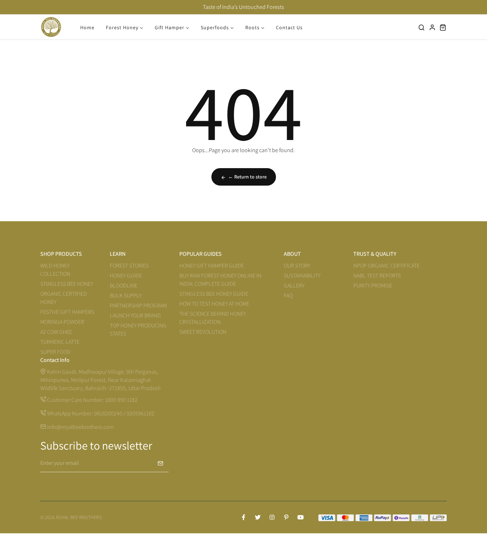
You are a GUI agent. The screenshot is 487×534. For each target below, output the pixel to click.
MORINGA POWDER (62, 322)
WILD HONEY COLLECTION (55, 270)
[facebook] (243, 517)
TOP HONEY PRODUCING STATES (138, 329)
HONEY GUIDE (126, 275)
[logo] (51, 27)
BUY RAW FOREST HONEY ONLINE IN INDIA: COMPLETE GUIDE (220, 279)
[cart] (443, 27)
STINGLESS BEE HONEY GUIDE (213, 293)
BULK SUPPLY (126, 295)
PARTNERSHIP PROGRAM (138, 305)
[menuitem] (87, 27)
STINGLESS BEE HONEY (66, 283)
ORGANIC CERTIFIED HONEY (63, 298)
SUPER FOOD (55, 352)
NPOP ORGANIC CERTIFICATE (386, 265)
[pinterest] (286, 517)
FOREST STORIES (129, 265)
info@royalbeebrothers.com (80, 427)
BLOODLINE (123, 285)
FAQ (288, 295)
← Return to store (247, 176)
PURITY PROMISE (372, 285)
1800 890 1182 (121, 400)
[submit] (160, 463)
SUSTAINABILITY (302, 275)
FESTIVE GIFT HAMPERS (67, 312)
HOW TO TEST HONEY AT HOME (214, 303)
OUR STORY (297, 265)
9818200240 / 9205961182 (124, 413)
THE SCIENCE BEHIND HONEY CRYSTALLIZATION (212, 318)
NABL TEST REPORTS (377, 275)
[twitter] (258, 517)
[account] (432, 27)
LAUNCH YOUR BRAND (135, 315)
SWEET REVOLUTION (202, 332)
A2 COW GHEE (56, 332)
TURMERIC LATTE (60, 342)
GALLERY (294, 285)
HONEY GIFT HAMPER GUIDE (211, 265)
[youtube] (300, 517)
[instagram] (272, 517)
